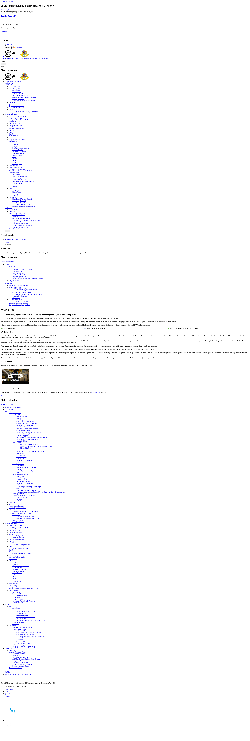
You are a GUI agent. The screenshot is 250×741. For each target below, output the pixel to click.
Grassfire (11, 134)
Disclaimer (8, 693)
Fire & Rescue (16, 92)
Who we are (20, 453)
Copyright (8, 695)
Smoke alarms (13, 141)
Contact (7, 671)
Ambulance (16, 90)
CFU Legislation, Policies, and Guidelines (25, 291)
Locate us (12, 211)
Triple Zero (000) (17, 520)
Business (15, 144)
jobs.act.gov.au (95, 392)
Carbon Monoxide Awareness (21, 553)
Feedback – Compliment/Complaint (27, 428)
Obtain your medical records (21, 218)
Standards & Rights (22, 441)
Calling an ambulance (23, 430)
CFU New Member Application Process (24, 289)
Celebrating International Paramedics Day (29, 432)
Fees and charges (21, 416)
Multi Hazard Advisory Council (22, 199)
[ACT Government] (11, 728)
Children (15, 146)
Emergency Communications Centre (20, 113)
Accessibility (9, 689)
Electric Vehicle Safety (16, 118)
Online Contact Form (15, 229)
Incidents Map (9, 83)
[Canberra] (11, 706)
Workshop (15, 195)
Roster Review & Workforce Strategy (28, 439)
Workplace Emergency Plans (21, 545)
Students (19, 499)
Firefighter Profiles (18, 273)
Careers (11, 188)
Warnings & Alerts (14, 121)
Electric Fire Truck (26, 448)
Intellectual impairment (19, 151)
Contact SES (20, 488)
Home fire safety (14, 136)
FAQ (18, 462)
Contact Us (8, 44)
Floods (11, 132)
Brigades (19, 469)
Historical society (21, 457)
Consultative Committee (19, 296)
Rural (14, 157)
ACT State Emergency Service (22, 204)
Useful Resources (17, 183)
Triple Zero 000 (9, 16)
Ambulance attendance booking (22, 225)
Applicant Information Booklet (21, 275)
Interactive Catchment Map (20, 548)
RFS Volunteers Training (20, 301)
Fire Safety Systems (18, 543)
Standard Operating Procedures (26, 467)
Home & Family (17, 150)
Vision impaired (17, 164)
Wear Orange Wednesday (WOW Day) (28, 487)
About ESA (8, 85)
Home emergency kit (18, 178)
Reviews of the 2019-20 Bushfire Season (25, 111)
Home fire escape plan (19, 180)
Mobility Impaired (18, 153)
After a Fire (20, 450)
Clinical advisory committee (25, 421)
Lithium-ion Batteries (15, 125)
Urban (14, 162)
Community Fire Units (19, 201)
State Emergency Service (20, 95)
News (10, 104)
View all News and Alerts (13, 81)
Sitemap (7, 697)
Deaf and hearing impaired (20, 148)
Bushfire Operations (18, 536)
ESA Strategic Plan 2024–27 (17, 107)
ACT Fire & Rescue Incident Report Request (26, 220)
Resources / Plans (14, 172)
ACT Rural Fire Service (19, 202)
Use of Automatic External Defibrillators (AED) (23, 171)
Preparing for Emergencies (17, 139)
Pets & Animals (17, 155)
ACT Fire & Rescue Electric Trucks (27, 444)
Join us (7, 185)
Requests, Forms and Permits (17, 213)
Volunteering (13, 197)
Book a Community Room (20, 227)
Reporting (19, 420)
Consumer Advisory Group (24, 434)
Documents (16, 298)
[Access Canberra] (11, 720)
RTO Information (21, 497)
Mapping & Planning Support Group (23, 206)
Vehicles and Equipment (23, 481)
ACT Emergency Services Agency (15, 239)
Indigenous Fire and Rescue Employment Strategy (27, 278)
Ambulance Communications (25, 516)
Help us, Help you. (22, 436)
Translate (19, 48)
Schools (14, 160)
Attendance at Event (18, 215)
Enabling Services (18, 99)
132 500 (4, 32)
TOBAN (7, 673)
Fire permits (16, 216)
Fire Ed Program (21, 596)
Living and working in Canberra (22, 269)
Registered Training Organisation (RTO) (24, 100)
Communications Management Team (27, 518)
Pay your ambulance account (21, 222)
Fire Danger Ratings (15, 123)
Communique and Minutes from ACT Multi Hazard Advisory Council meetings (40, 492)
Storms (11, 143)
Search (3, 62)
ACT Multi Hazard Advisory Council (24, 97)
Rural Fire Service (18, 93)
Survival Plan (16, 174)
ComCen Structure (18, 522)
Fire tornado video (18, 538)
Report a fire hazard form (20, 223)
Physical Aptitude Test (19, 277)
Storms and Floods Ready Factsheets (23, 181)
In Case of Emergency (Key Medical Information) (31, 437)
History (22, 455)
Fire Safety (12, 130)
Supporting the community (24, 425)
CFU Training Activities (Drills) (22, 292)
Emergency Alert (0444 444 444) (19, 120)
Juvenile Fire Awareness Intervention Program (30, 451)
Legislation (12, 102)
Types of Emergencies (15, 167)
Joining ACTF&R (18, 271)
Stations (18, 418)
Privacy (7, 691)
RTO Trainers (20, 501)
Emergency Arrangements (17, 169)
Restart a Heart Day (26, 427)
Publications (12, 109)
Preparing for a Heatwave (16, 129)
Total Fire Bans (13, 165)
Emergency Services (15, 88)
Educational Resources (19, 176)
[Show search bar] (1, 66)
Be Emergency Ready (11, 114)
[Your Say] (11, 713)
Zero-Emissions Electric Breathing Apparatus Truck (36, 446)
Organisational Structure (16, 106)
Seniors (14, 158)
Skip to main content (7, 1)
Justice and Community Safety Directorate (18, 674)
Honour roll (20, 458)
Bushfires (11, 127)
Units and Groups (21, 479)
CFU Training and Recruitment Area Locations (27, 294)
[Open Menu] (3, 66)
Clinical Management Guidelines (26, 423)
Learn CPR (12, 137)
